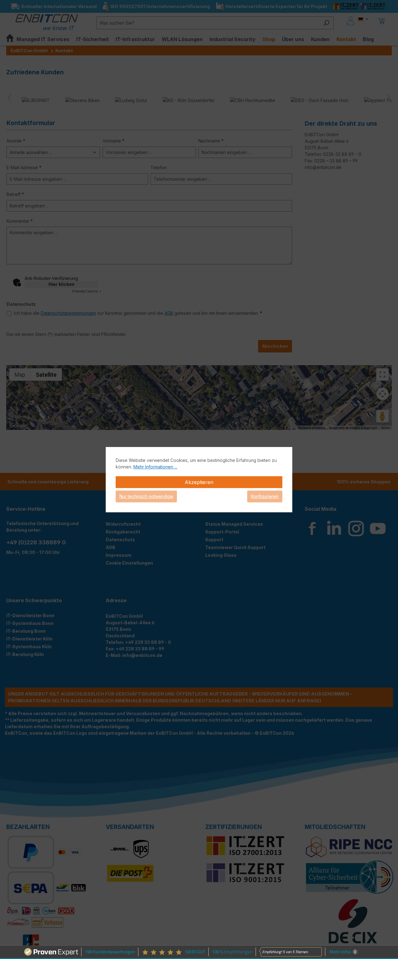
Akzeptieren (199, 482)
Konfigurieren (265, 496)
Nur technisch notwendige (146, 496)
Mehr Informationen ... (155, 466)
